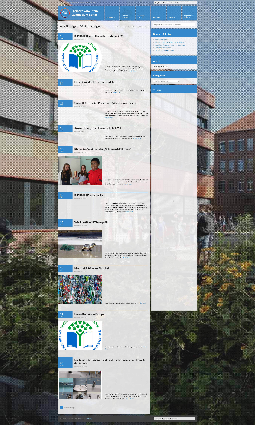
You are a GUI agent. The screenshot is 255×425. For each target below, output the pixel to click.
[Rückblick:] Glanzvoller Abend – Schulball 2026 (170, 45)
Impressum (89, 418)
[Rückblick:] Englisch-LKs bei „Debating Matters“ (170, 42)
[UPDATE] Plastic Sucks (88, 195)
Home (122, 27)
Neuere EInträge (69, 408)
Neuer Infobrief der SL (162, 40)
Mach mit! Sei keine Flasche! (91, 268)
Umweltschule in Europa (89, 314)
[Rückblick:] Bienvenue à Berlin (165, 50)
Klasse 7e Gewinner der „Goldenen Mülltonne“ (102, 149)
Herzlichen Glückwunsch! (163, 48)
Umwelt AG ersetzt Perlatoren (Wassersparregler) (105, 103)
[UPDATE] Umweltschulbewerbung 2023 (99, 36)
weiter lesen (133, 71)
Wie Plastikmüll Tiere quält (91, 222)
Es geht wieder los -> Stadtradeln (94, 82)
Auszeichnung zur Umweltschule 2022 (97, 128)
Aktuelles (127, 27)
